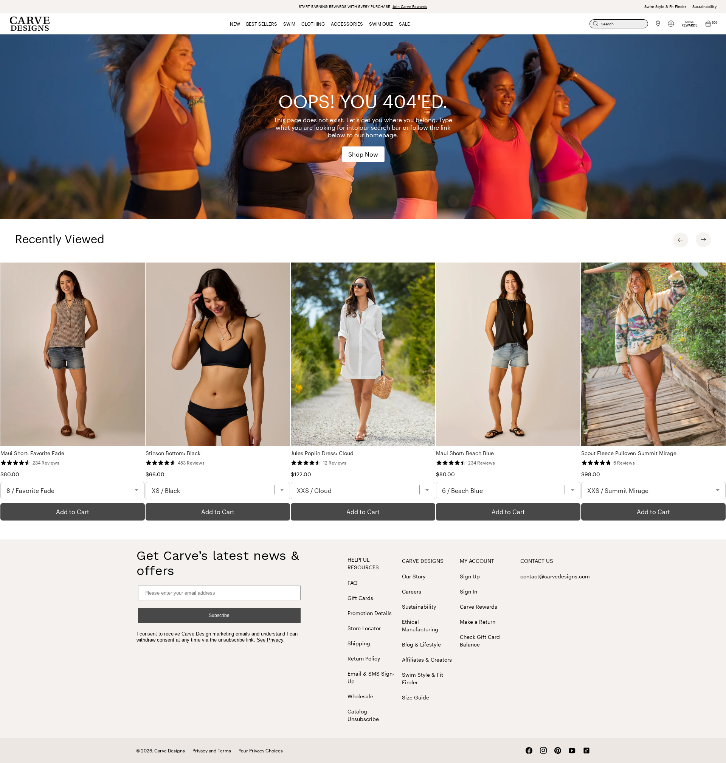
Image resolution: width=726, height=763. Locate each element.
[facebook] (529, 750)
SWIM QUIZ (381, 23)
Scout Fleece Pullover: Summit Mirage (628, 453)
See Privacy (270, 640)
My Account (477, 561)
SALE (404, 23)
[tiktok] (586, 750)
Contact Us (536, 561)
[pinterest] (557, 750)
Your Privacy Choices (261, 750)
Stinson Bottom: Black (173, 453)
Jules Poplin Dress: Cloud (322, 453)
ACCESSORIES (347, 23)
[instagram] (543, 750)
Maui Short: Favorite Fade (32, 453)
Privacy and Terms (211, 750)
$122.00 (301, 474)
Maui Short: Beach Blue (465, 453)
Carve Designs (423, 561)
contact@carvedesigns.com (555, 576)
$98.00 (590, 474)
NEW (235, 23)
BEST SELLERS (261, 23)
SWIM (289, 23)
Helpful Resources (363, 563)
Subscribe (219, 615)
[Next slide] (703, 239)
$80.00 (9, 474)
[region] (363, 391)
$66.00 (155, 474)
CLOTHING (313, 23)
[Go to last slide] (680, 239)
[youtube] (572, 751)
